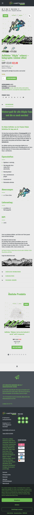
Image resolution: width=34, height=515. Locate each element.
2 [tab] (10, 354)
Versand (11, 66)
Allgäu (7, 9)
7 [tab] (21, 354)
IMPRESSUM (25, 513)
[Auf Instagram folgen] (23, 421)
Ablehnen (17, 505)
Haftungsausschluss (7, 474)
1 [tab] (8, 354)
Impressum (5, 472)
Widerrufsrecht (6, 483)
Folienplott (10, 90)
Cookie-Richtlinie (10, 513)
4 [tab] (15, 354)
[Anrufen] (23, 418)
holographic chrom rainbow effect (21, 90)
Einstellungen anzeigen (17, 509)
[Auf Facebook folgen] (19, 418)
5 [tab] (17, 354)
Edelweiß (4, 90)
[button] (29, 15)
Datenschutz (5, 477)
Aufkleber (16, 88)
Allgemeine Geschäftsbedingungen (7, 480)
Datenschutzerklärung (18, 513)
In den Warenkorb (11, 78)
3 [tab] (13, 354)
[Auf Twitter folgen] (19, 421)
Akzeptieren (17, 500)
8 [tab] (23, 354)
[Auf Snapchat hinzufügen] (26, 421)
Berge (20, 88)
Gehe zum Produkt (17, 347)
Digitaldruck (25, 88)
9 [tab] (26, 354)
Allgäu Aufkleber (14, 9)
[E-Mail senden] (26, 418)
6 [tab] (19, 354)
